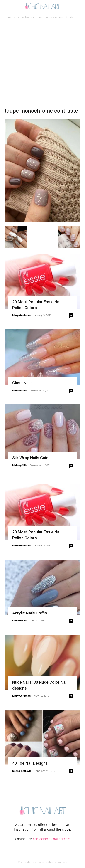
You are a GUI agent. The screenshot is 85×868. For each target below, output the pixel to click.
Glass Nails (22, 382)
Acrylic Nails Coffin (29, 613)
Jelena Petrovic (21, 770)
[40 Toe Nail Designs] (42, 737)
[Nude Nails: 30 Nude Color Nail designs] (42, 662)
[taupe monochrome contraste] (42, 221)
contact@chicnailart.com (51, 839)
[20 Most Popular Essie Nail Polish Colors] (42, 281)
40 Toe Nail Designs (30, 763)
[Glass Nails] (42, 357)
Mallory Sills (19, 390)
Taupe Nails (24, 17)
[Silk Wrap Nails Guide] (42, 432)
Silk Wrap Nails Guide (31, 457)
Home (8, 17)
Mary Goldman (21, 315)
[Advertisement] (42, 64)
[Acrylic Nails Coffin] (42, 587)
